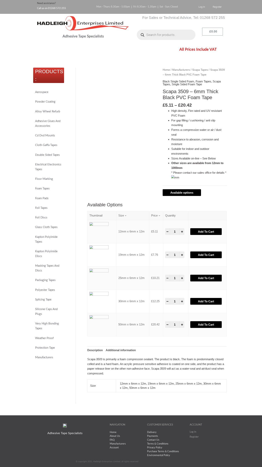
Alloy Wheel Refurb (47, 111)
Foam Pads (42, 198)
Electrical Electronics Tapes (48, 167)
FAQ (88, 50)
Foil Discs (41, 217)
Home (45, 50)
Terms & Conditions (115, 50)
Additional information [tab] (121, 350)
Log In (202, 6)
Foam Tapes (42, 188)
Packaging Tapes (45, 280)
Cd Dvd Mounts (45, 135)
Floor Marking (44, 179)
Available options (181, 192)
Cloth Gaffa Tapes (46, 145)
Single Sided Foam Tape (187, 84)
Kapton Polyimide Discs (46, 254)
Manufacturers (44, 357)
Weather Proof (44, 338)
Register (217, 6)
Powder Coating (45, 101)
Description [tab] (95, 350)
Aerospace (41, 92)
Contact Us (148, 50)
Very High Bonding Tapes (47, 326)
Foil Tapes (41, 208)
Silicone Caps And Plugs (46, 311)
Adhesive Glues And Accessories (47, 123)
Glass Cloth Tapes (46, 227)
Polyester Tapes (45, 290)
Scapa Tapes (200, 69)
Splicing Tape (43, 299)
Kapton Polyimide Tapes (46, 239)
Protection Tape (45, 347)
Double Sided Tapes (47, 154)
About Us (66, 50)
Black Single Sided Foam (178, 81)
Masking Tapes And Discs (47, 268)
